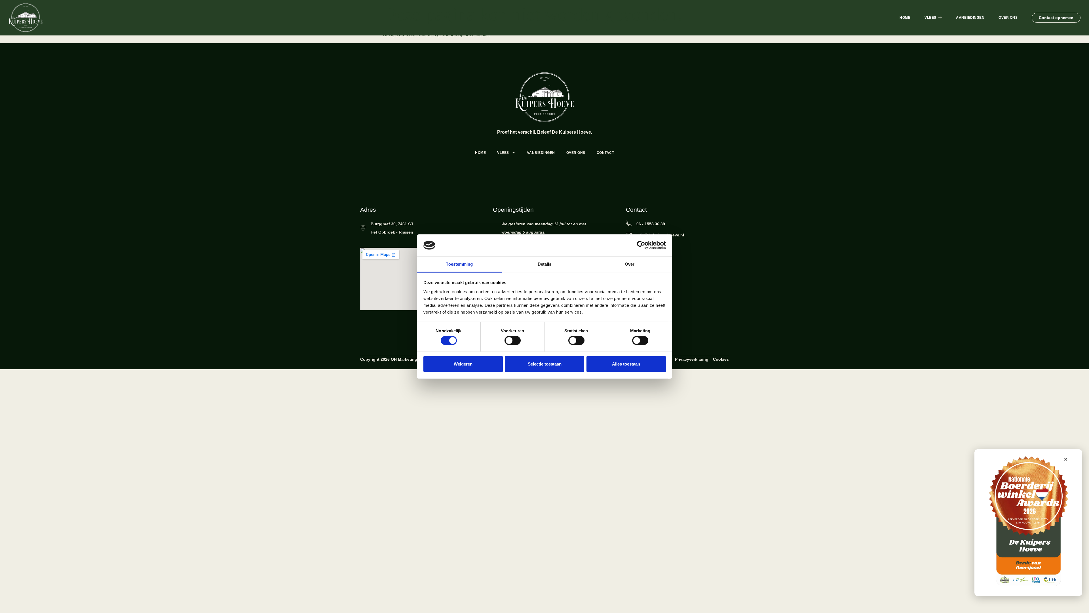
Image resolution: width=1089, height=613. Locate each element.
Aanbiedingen (970, 18)
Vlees (930, 18)
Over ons (1008, 18)
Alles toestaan (626, 363)
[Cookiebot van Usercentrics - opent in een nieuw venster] (641, 245)
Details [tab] (545, 264)
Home (905, 18)
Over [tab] (629, 264)
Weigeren (463, 363)
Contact (605, 153)
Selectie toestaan (545, 363)
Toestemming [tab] (459, 264)
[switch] (513, 340)
